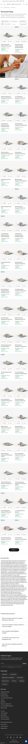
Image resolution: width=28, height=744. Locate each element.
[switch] (2, 24)
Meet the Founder (5, 717)
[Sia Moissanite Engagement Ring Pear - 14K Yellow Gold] (21, 142)
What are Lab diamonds (6, 703)
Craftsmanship (4, 713)
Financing (14, 681)
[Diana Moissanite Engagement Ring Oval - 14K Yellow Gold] (21, 416)
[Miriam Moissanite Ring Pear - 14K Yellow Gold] (7, 196)
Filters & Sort (23, 24)
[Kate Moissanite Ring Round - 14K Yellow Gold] (7, 169)
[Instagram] (11, 737)
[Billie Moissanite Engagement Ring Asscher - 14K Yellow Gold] (21, 169)
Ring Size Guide (5, 681)
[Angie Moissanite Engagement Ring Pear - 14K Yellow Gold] (21, 252)
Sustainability (4, 715)
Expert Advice (20, 677)
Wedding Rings (4, 693)
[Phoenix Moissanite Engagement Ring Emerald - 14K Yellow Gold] (21, 362)
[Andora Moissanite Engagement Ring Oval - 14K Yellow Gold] (21, 443)
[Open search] (4, 4)
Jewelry (2, 699)
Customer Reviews (5, 719)
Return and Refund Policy (6, 722)
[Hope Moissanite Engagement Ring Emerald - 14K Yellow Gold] (21, 113)
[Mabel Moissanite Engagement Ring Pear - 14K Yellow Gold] (21, 307)
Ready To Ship (4, 707)
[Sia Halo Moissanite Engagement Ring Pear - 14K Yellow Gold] (21, 389)
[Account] (24, 4)
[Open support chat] (26, 741)
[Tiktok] (14, 737)
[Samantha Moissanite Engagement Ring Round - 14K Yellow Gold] (7, 472)
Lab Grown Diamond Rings (6, 697)
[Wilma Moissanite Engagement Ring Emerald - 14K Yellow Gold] (7, 142)
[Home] (14, 4)
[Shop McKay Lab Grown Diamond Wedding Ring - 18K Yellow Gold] (12, 63)
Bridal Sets (3, 701)
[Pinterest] (17, 737)
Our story (3, 711)
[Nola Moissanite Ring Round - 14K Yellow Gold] (7, 252)
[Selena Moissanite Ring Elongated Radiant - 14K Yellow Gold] (7, 335)
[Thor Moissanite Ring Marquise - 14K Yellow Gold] (21, 500)
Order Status (13, 674)
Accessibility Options (14, 741)
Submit (24, 663)
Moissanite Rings (4, 695)
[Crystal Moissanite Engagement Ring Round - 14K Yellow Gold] (21, 279)
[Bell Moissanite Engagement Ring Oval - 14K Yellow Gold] (7, 416)
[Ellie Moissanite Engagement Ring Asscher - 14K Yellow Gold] (21, 335)
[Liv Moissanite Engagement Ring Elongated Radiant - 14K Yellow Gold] (21, 223)
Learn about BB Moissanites (7, 705)
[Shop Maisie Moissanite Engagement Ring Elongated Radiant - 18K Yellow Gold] (16, 66)
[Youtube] (20, 737)
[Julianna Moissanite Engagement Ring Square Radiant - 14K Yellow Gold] (21, 472)
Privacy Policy (10, 666)
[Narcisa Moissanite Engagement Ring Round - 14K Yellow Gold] (7, 389)
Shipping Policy (4, 728)
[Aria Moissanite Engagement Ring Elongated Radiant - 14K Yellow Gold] (7, 113)
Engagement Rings (6, 7)
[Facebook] (8, 737)
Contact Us (4, 684)
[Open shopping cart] (26, 4)
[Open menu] (1, 4)
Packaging (21, 681)
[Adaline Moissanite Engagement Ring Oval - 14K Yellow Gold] (7, 34)
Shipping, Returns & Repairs (8, 677)
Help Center (4, 674)
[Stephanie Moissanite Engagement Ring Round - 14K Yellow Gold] (7, 86)
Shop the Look (21, 75)
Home (2, 7)
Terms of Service (4, 726)
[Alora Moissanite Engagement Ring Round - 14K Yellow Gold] (7, 307)
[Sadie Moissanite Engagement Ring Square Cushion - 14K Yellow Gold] (7, 443)
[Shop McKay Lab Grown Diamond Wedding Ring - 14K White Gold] (14, 62)
